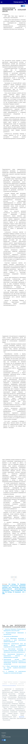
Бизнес (16, 692)
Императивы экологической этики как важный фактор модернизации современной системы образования (15, 645)
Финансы (14, 715)
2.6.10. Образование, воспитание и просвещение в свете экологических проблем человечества (15, 640)
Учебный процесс (13, 713)
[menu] (1, 2)
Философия (5, 715)
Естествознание (12, 697)
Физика (22, 713)
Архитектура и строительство (14, 689)
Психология (5, 710)
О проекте (4, 732)
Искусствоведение (7, 702)
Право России (22, 707)
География (21, 694)
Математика (5, 705)
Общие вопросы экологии (11, 682)
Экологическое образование (11, 636)
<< (24, 3)
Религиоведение (20, 710)
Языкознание (6, 720)
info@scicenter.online (6, 736)
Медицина (13, 705)
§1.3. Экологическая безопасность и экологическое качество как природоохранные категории (15, 656)
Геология (4, 695)
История (20, 702)
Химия (22, 715)
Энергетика (12, 718)
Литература (15, 703)
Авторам (3, 735)
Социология (5, 711)
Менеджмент (21, 705)
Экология (21, 716)
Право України (8, 708)
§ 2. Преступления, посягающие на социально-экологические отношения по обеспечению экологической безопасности (15, 650)
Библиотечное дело (7, 692)
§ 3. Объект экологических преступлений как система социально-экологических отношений (15, 668)
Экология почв (20, 685)
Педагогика (5, 707)
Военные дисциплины (8, 694)
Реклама (12, 710)
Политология (13, 707)
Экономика (5, 718)
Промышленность (19, 708)
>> (27, 3)
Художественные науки (9, 716)
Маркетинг (22, 703)
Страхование (13, 711)
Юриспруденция (21, 718)
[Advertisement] (14, 45)
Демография (12, 695)
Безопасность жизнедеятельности (12, 690)
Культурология (6, 703)
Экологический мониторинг (17, 683)
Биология (22, 692)
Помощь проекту (18, 2)
